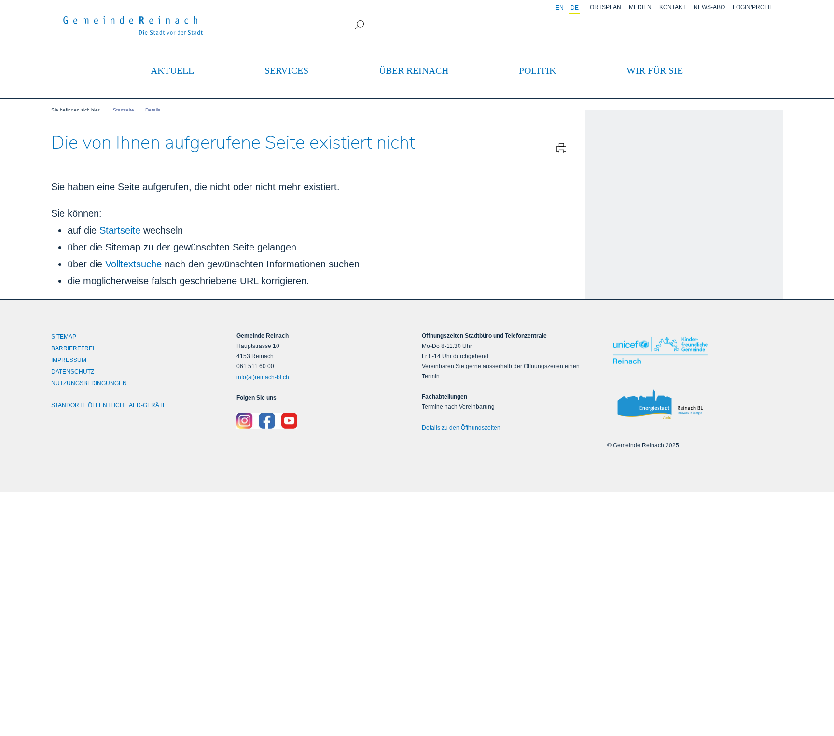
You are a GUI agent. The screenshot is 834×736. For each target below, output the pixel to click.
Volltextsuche (133, 264)
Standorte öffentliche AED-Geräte (109, 405)
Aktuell (172, 70)
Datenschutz (72, 371)
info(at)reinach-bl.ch (262, 377)
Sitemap (63, 336)
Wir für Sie (654, 70)
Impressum (68, 360)
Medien (640, 7)
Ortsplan (605, 7)
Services (286, 70)
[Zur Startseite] (133, 25)
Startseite (119, 230)
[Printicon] (561, 150)
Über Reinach (413, 70)
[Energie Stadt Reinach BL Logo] (695, 405)
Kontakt (672, 7)
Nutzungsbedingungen (89, 383)
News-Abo (709, 7)
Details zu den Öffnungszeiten (461, 427)
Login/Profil (753, 7)
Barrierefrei (72, 348)
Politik (537, 70)
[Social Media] (324, 421)
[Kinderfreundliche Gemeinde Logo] (695, 350)
